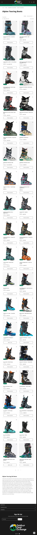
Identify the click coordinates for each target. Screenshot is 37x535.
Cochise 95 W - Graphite (24, 212)
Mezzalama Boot (6, 288)
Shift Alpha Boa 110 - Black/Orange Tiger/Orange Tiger (9, 87)
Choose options (10, 42)
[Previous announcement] (2, 5)
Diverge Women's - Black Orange (25, 386)
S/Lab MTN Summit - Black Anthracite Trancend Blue (26, 288)
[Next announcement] (34, 5)
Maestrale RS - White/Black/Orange (26, 313)
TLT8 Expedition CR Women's (8, 337)
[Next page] (21, 470)
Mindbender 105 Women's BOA (25, 162)
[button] (2, 2)
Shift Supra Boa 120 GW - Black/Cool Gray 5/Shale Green (26, 62)
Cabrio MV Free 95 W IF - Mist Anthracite (24, 37)
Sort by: (25, 16)
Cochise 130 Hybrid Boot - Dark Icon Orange (26, 263)
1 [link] (15, 470)
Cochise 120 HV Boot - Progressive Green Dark (9, 237)
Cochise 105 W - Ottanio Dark (8, 262)
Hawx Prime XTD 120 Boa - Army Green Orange (9, 138)
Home (3, 7)
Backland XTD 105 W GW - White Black (26, 87)
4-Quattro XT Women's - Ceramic (25, 337)
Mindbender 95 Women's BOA (8, 162)
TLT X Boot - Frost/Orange (7, 410)
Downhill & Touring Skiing (12, 7)
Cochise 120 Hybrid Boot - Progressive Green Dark (26, 237)
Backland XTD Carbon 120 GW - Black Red (9, 113)
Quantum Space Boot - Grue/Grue (9, 36)
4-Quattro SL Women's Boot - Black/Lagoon (8, 212)
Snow (6, 7)
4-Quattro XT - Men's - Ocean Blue (9, 313)
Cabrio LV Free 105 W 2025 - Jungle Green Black (25, 460)
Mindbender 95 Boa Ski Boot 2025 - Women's (9, 460)
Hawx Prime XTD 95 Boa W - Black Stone (26, 112)
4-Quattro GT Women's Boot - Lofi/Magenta (25, 187)
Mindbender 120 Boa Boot (24, 137)
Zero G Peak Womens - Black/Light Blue (26, 410)
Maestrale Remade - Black (7, 386)
